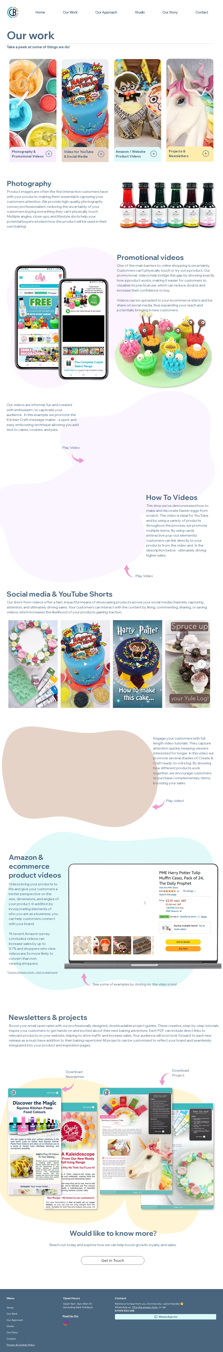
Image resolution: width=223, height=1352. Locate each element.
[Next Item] (201, 664)
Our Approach (15, 1320)
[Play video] (77, 775)
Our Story (12, 1332)
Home (10, 1307)
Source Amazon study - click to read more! (33, 972)
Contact (11, 1338)
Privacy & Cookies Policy (21, 1344)
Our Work (12, 1313)
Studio (10, 1326)
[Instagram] (66, 1323)
